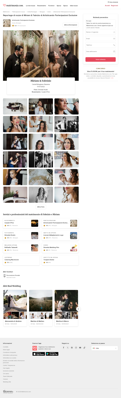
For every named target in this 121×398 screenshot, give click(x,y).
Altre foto (40, 207)
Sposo (65, 6)
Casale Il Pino (9, 223)
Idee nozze (74, 6)
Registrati (114, 6)
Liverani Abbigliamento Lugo (53, 235)
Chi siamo (6, 373)
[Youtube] (80, 347)
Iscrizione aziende (8, 371)
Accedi (107, 6)
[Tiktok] (84, 347)
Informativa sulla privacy (10, 355)
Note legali (6, 349)
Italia (97, 348)
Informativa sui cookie (9, 358)
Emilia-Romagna (32, 12)
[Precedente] (3, 309)
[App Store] (38, 355)
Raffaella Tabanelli (11, 247)
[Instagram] (76, 347)
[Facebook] (63, 347)
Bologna (42, 12)
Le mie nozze (30, 6)
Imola (49, 12)
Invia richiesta (100, 59)
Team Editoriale (7, 376)
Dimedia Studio (10, 235)
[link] (15, 308)
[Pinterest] (72, 347)
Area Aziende (113, 2)
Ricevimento (41, 6)
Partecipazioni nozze (18, 12)
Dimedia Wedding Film (51, 247)
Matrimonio (6, 12)
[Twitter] (67, 347)
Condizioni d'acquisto (9, 352)
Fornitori (51, 6)
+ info (111, 78)
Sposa (59, 6)
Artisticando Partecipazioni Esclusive (64, 12)
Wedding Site (7, 382)
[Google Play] (52, 355)
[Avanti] (78, 309)
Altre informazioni (70, 25)
